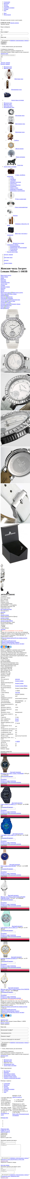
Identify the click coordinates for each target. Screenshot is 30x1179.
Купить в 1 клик (5, 781)
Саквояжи (13, 180)
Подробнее (4, 779)
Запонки (15, 215)
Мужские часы (8, 66)
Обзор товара (4, 294)
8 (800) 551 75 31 (5, 1130)
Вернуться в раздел (6, 292)
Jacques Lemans (5, 615)
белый (17, 719)
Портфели (13, 179)
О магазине (7, 2)
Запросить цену (14, 1176)
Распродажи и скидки (10, 1075)
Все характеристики (6, 609)
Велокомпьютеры (15, 246)
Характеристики (5, 299)
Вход (5, 13)
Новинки (6, 1072)
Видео (2, 308)
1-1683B (17, 741)
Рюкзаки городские (15, 182)
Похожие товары (5, 304)
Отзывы (6, 9)
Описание (3, 298)
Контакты (6, 3)
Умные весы (13, 250)
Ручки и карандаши (20, 199)
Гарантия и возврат (9, 7)
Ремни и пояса (14, 187)
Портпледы (13, 183)
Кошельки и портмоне (16, 189)
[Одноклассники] (4, 647)
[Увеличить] (13, 348)
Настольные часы (20, 123)
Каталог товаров (5, 62)
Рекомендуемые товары (10, 1076)
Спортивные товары (12, 244)
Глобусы (16, 140)
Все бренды (7, 1071)
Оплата (6, 4)
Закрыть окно (4, 53)
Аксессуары (4, 301)
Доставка (6, 6)
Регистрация (7, 14)
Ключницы (13, 186)
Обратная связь (5, 1129)
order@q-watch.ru (17, 1097)
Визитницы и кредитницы (17, 190)
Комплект (3, 296)
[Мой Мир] (6, 647)
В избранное (4, 782)
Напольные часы (20, 132)
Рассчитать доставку (18, 643)
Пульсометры (14, 249)
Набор (2, 295)
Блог (5, 10)
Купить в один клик (18, 1159)
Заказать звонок (14, 22)
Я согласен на (15, 40)
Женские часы (8, 68)
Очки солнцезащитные (21, 207)
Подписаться (12, 640)
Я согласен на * (15, 1158)
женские (3, 612)
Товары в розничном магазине (12, 1078)
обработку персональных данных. (19, 40)
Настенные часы (19, 115)
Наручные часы (19, 79)
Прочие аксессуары (12, 252)
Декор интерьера (20, 157)
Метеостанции (20, 148)
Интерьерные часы (16, 89)
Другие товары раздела (21, 638)
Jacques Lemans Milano (7, 620)
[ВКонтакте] (2, 647)
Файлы (2, 307)
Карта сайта (15, 1114)
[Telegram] (11, 647)
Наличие (3, 305)
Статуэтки (20, 165)
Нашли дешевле (15, 642)
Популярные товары (9, 1073)
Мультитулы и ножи (18, 243)
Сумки (12, 177)
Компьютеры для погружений (18, 247)
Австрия (3, 629)
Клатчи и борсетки (15, 185)
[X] (8, 647)
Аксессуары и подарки (17, 100)
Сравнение (13, 781)
